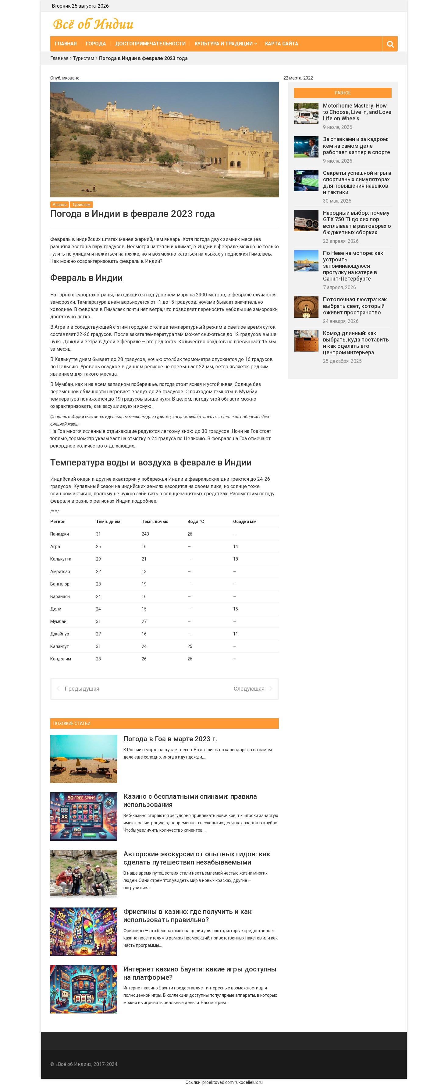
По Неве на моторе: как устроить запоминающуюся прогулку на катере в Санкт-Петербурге (353, 266)
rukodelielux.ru (249, 1082)
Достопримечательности (150, 44)
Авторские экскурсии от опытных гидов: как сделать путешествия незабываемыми (196, 858)
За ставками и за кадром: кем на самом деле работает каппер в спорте (356, 145)
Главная (66, 44)
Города (96, 44)
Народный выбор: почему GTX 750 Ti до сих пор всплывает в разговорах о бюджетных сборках (357, 222)
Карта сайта (281, 44)
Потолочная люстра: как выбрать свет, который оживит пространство (355, 305)
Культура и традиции (224, 44)
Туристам (83, 58)
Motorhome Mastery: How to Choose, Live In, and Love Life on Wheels (357, 112)
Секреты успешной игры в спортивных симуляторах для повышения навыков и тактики (357, 182)
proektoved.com (218, 1082)
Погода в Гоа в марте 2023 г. (170, 739)
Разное (59, 204)
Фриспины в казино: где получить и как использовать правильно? (187, 915)
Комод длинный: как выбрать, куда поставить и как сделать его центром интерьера (356, 343)
